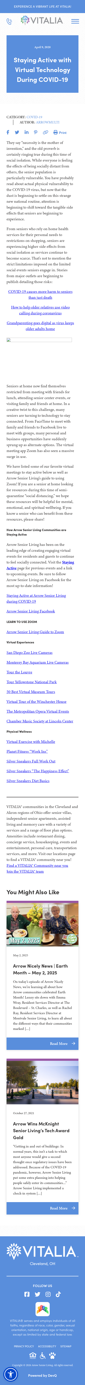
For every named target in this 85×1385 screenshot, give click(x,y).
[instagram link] (48, 1294)
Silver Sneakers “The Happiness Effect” (38, 771)
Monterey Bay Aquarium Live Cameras (38, 662)
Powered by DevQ (42, 1375)
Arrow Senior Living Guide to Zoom (35, 631)
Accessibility (47, 1346)
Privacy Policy (24, 1346)
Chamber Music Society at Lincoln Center (40, 721)
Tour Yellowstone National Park (32, 682)
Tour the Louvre (19, 672)
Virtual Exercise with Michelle (31, 741)
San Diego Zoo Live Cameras (30, 652)
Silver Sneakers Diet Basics (28, 780)
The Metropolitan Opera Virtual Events (38, 711)
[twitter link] (37, 1294)
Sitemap (65, 1346)
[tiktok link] (58, 1294)
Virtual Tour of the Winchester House (36, 701)
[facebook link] (26, 1294)
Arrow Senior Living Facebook (31, 611)
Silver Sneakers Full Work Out (31, 761)
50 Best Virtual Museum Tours (31, 691)
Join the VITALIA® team (25, 871)
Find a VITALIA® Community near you (37, 865)
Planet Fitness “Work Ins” (27, 751)
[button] (10, 1374)
